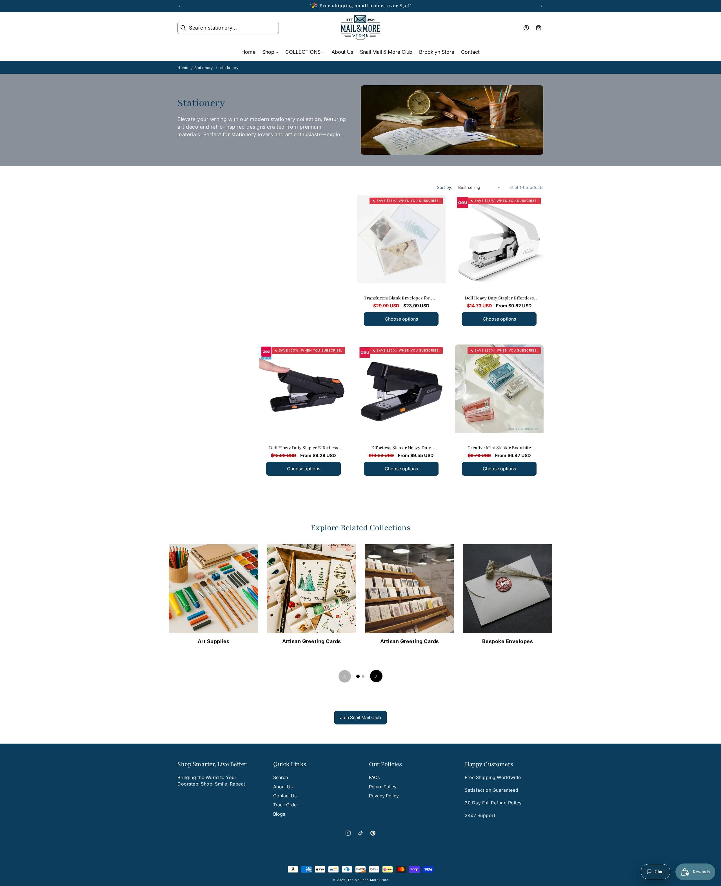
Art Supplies (214, 641)
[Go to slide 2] (363, 676)
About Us (283, 786)
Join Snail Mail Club (360, 717)
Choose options (401, 319)
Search (280, 777)
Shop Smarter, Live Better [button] (212, 764)
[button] (228, 28)
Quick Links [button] (289, 764)
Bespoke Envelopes (507, 641)
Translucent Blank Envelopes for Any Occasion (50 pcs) (401, 299)
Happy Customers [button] (489, 764)
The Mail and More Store (368, 880)
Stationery (203, 68)
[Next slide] (376, 676)
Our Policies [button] (385, 764)
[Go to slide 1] (358, 676)
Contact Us (285, 795)
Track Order (285, 804)
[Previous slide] (345, 676)
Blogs (279, 813)
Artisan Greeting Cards (311, 641)
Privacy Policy (384, 795)
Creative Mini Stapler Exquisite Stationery (499, 448)
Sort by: (445, 187)
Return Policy (383, 786)
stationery (229, 68)
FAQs (374, 777)
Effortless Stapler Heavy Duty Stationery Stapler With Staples (401, 448)
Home (182, 68)
